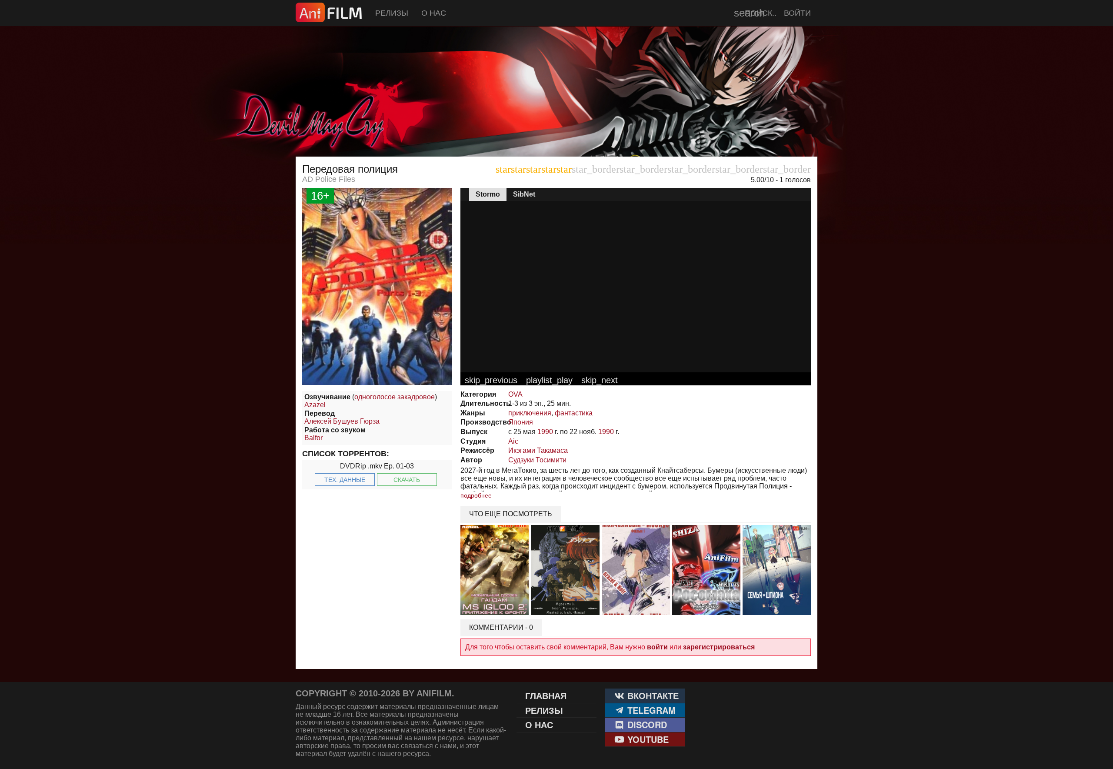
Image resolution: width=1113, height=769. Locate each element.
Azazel (315, 404)
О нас (433, 13)
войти (657, 647)
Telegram (650, 710)
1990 (545, 431)
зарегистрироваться (719, 647)
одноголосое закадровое (394, 397)
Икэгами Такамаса (538, 450)
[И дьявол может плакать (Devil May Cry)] (556, 135)
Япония (520, 422)
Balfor (313, 437)
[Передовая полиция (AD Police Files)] (377, 382)
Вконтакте (652, 695)
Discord (646, 724)
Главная (545, 695)
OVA (515, 394)
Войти (797, 13)
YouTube (647, 739)
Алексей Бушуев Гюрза (342, 421)
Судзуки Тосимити (537, 460)
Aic (513, 441)
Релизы (391, 13)
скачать (406, 479)
